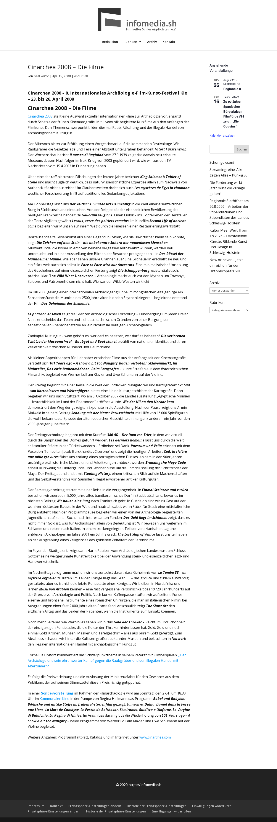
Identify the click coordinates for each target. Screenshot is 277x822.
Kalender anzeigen (222, 135)
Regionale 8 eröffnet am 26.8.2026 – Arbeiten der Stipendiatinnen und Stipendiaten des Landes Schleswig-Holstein (229, 211)
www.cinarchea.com (155, 737)
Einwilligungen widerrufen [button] (212, 806)
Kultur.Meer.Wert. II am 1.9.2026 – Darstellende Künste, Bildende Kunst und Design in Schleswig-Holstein (228, 241)
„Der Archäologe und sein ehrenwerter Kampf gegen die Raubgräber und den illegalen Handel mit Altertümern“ (107, 660)
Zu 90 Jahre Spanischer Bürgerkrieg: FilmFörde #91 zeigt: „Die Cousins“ (233, 113)
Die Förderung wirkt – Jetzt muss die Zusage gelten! (227, 188)
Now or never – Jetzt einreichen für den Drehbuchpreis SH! (226, 265)
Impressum (36, 806)
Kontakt (169, 42)
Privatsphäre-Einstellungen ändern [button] (94, 806)
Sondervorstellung (57, 693)
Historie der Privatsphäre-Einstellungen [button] (157, 806)
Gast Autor (41, 76)
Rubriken (130, 42)
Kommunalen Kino (54, 698)
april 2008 (81, 76)
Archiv (152, 42)
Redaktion (110, 42)
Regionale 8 (232, 89)
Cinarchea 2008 (40, 116)
